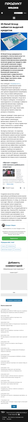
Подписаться (14, 238)
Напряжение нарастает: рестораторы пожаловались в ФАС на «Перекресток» (11, 370)
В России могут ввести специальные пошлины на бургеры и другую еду (14, 324)
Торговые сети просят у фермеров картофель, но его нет (14, 395)
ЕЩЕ (14, 406)
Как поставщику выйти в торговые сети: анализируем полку (11, 318)
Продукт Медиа (11, 225)
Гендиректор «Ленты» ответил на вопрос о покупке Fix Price (12, 389)
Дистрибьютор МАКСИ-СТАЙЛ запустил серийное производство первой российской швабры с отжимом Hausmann (14, 311)
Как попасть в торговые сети (15, 417)
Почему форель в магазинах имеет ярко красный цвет (14, 337)
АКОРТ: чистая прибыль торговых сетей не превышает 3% (12, 331)
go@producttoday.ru (21, 412)
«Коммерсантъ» (15, 84)
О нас (3, 419)
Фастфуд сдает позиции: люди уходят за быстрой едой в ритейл (14, 402)
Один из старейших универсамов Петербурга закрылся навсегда (13, 350)
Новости (4, 246)
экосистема (17, 249)
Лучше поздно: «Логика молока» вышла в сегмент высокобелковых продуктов (12, 376)
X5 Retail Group (11, 246)
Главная (4, 417)
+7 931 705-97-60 (12, 414)
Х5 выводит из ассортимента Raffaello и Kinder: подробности (13, 357)
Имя (14, 292)
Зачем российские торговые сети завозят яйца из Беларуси (14, 363)
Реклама (9, 419)
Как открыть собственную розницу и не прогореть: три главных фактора (11, 383)
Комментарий (14, 272)
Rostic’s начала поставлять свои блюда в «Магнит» (11, 344)
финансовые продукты (7, 249)
